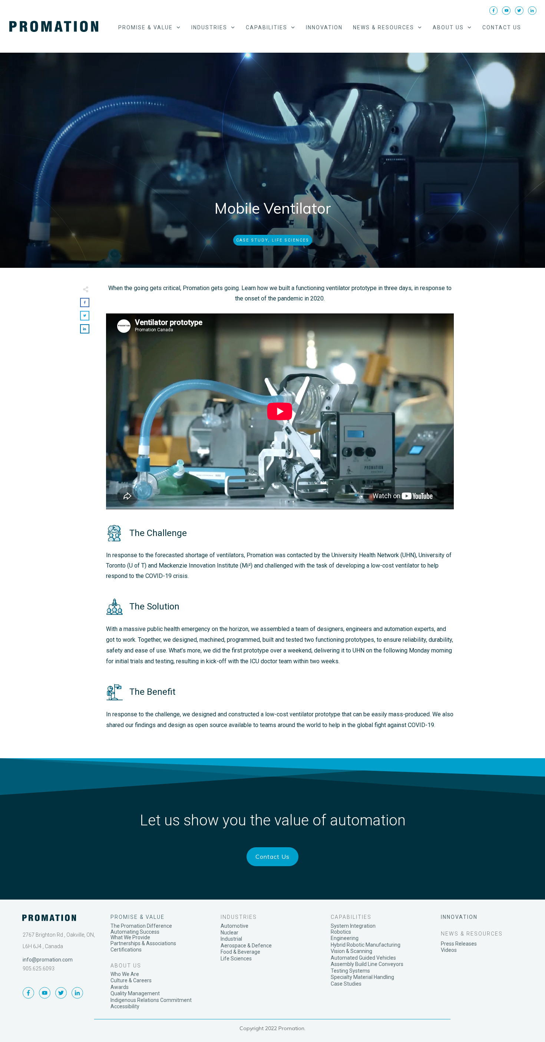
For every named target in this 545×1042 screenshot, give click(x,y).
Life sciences (290, 240)
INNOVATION (459, 917)
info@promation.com (48, 960)
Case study (252, 240)
